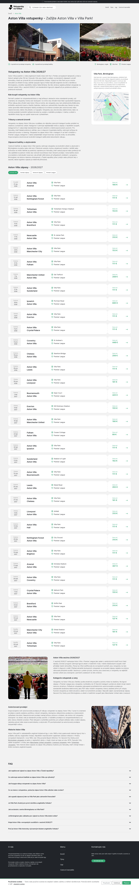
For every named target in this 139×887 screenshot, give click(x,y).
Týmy (111, 7)
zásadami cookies (19, 884)
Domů (107, 7)
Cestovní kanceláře (124, 7)
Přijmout (126, 883)
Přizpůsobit (106, 883)
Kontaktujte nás (98, 861)
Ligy (116, 7)
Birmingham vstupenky (16, 740)
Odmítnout (117, 883)
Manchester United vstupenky (40, 742)
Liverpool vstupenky (59, 742)
